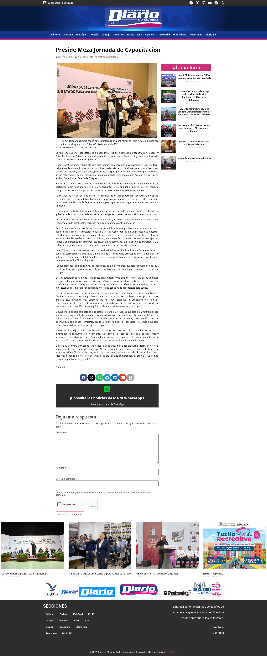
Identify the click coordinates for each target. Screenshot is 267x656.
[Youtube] (209, 2)
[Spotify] (216, 2)
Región (94, 34)
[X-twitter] (197, 2)
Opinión (149, 34)
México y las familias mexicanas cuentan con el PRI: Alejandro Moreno (194, 128)
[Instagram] (203, 2)
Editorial (55, 34)
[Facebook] (191, 2)
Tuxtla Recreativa (213, 573)
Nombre (61, 468)
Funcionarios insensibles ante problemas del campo (194, 143)
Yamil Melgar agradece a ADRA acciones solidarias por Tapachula (194, 76)
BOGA (130, 34)
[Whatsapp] (222, 2)
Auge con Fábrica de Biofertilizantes (157, 573)
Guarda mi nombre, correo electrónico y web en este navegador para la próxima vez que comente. (103, 493)
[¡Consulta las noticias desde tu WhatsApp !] (107, 389)
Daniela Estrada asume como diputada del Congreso (100, 573)
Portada (68, 34)
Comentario (63, 432)
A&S (139, 34)
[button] (83, 377)
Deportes (119, 34)
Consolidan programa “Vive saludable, (24, 573)
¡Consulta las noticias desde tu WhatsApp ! (107, 398)
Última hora (179, 34)
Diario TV (210, 34)
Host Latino (171, 652)
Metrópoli (81, 34)
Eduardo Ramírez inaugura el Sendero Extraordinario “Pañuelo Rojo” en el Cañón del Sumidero (194, 111)
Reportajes (196, 34)
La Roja (106, 34)
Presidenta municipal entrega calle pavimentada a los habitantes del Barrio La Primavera (194, 95)
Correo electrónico (66, 479)
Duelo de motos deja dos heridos (194, 157)
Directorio (218, 627)
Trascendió (163, 34)
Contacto (218, 632)
